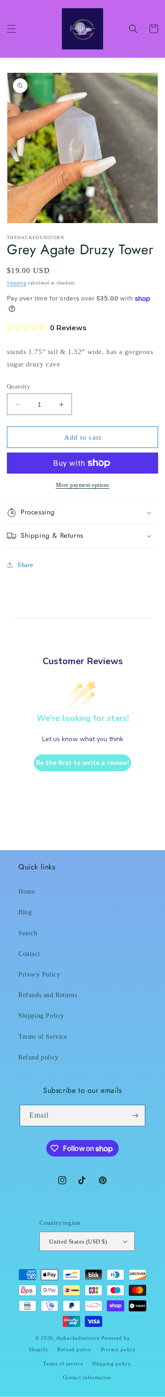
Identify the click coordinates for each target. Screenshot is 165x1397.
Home (26, 891)
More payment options (83, 485)
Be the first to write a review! (82, 763)
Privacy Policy (39, 974)
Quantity (18, 386)
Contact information (87, 1377)
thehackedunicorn (77, 1338)
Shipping (17, 282)
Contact (29, 953)
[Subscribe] (135, 1115)
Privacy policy (118, 1349)
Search (28, 933)
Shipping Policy (41, 1015)
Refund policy (38, 1057)
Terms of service (63, 1363)
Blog (25, 912)
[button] (11, 29)
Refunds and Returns (47, 995)
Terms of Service (42, 1036)
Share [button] (25, 565)
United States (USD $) (78, 1241)
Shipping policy (111, 1363)
